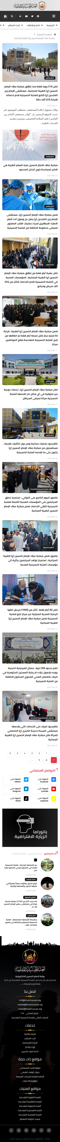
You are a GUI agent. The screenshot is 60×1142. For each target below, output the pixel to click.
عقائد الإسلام (31, 879)
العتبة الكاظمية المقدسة (30, 1102)
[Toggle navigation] (54, 16)
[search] (12, 16)
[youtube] (26, 16)
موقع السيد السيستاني (30, 1068)
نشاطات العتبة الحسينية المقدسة (42, 489)
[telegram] (26, 1130)
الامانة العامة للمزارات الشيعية (30, 1077)
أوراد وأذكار (30, 1047)
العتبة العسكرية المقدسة (30, 1110)
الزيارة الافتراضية (30, 1043)
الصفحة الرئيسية (44, 34)
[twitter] (32, 16)
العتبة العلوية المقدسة (30, 1097)
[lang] (5, 16)
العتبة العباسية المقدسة (30, 1115)
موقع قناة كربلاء (30, 1081)
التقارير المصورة (48, 547)
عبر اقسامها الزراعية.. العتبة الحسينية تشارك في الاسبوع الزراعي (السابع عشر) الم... (20, 867)
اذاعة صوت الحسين (30, 1051)
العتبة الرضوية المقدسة (30, 1106)
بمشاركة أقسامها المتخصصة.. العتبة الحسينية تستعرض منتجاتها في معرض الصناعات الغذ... (21, 922)
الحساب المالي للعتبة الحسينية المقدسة (30, 1018)
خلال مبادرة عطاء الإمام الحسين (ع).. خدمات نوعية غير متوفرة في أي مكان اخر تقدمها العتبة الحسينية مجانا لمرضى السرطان (31, 394)
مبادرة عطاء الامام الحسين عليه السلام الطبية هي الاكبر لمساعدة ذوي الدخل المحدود (30, 167)
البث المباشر (30, 1038)
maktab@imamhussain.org (30, 1005)
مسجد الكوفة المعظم (30, 1119)
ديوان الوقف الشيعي (30, 1072)
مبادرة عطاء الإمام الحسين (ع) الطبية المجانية (34, 38)
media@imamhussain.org (30, 1009)
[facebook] (38, 16)
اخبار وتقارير (50, 77)
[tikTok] (11, 1130)
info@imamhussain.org (30, 1000)
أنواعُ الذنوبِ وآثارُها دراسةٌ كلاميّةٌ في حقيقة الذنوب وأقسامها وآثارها (21, 885)
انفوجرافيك (50, 156)
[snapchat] (18, 1130)
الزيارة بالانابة (30, 1034)
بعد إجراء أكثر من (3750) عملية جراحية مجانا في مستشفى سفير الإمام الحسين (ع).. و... (20, 904)
